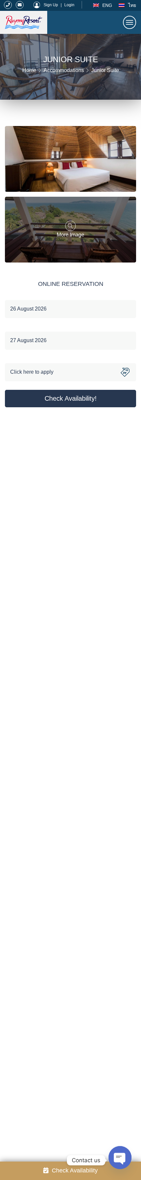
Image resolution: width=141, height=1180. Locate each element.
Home (29, 70)
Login (69, 5)
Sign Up (51, 5)
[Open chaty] (120, 1156)
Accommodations (64, 70)
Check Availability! (71, 398)
